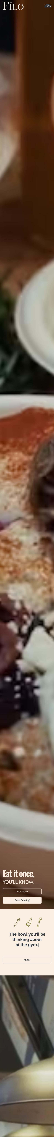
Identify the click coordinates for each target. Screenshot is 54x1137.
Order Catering (22, 900)
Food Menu (22, 891)
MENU (27, 965)
